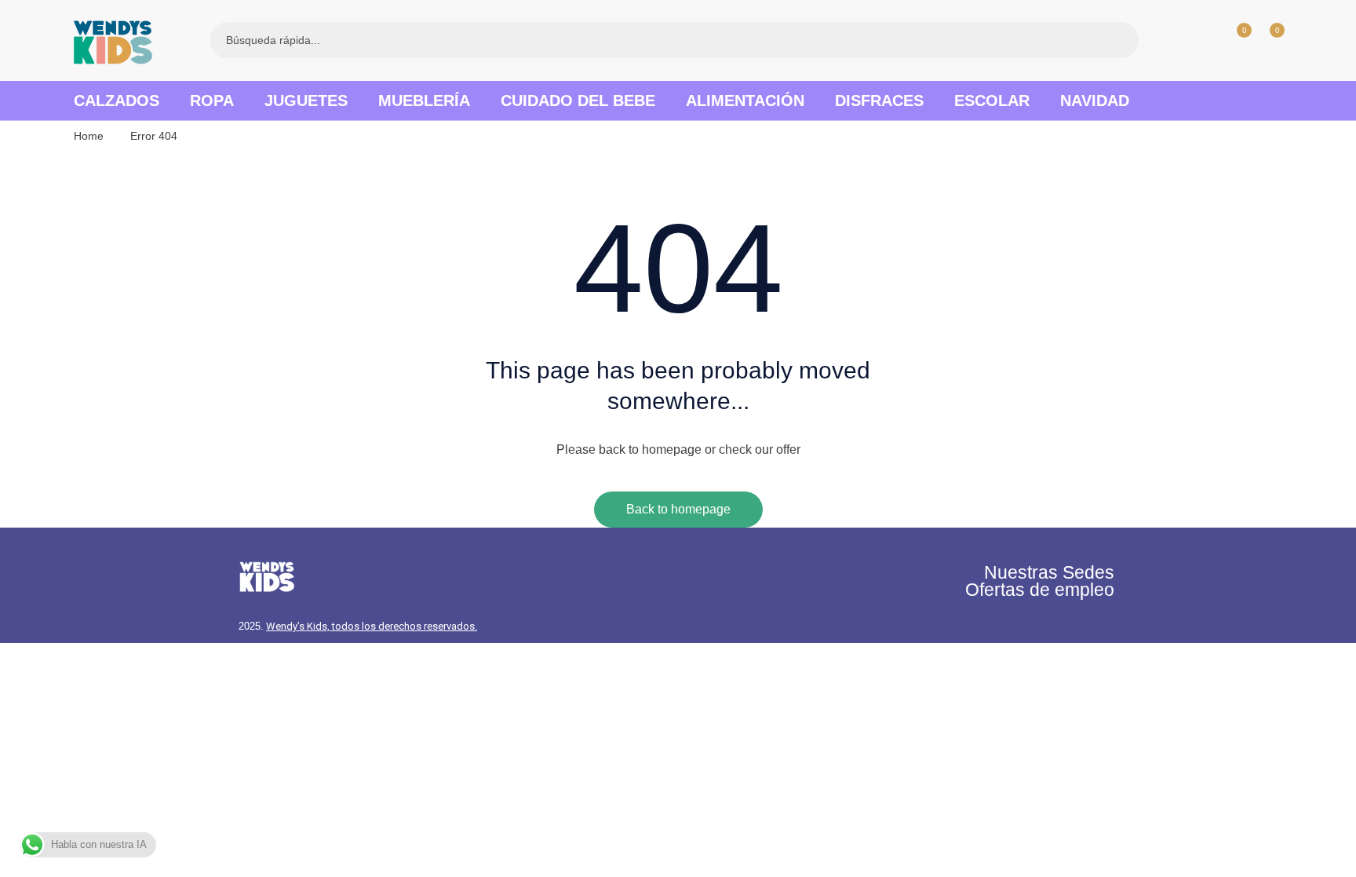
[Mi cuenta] (1202, 40)
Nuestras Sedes (1049, 572)
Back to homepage (678, 509)
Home (89, 136)
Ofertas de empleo (1039, 589)
